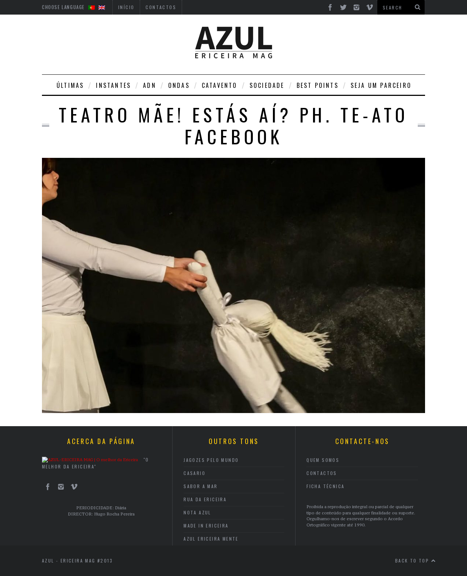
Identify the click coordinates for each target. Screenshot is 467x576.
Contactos (321, 473)
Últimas (70, 85)
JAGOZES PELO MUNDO (211, 460)
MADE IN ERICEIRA (206, 525)
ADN (149, 85)
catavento (220, 85)
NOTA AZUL (197, 512)
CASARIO (194, 473)
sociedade (267, 85)
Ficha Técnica (325, 486)
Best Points (318, 85)
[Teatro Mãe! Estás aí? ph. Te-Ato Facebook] (233, 411)
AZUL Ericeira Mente (211, 539)
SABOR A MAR (200, 486)
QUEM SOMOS (322, 460)
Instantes (113, 85)
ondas (179, 85)
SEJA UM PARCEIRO (381, 85)
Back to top (413, 560)
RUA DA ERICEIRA (205, 499)
